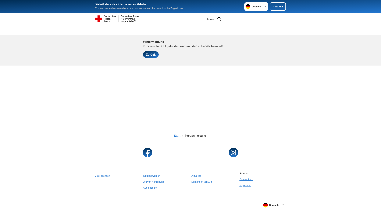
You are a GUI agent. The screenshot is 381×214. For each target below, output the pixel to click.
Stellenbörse (150, 187)
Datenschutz (246, 179)
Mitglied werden (151, 175)
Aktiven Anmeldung (153, 181)
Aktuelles (196, 175)
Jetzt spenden (102, 175)
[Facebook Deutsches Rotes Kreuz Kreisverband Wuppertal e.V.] (147, 152)
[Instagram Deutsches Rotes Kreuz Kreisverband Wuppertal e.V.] (233, 152)
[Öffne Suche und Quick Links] (219, 19)
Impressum (245, 185)
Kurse (210, 19)
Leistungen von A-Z (201, 181)
